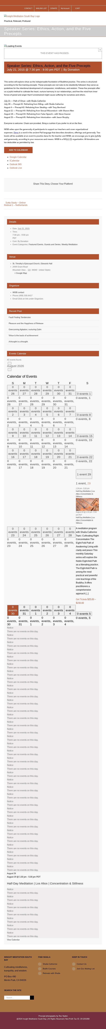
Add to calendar (18, 150)
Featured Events (36, 244)
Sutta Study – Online (16, 202)
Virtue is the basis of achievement (23, 335)
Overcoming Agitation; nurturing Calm (25, 329)
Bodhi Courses (49, 969)
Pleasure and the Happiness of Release (26, 323)
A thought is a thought (18, 341)
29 (89, 483)
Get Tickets (81, 599)
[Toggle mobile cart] (96, 15)
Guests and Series (52, 244)
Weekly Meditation (70, 244)
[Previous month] (9, 363)
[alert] (53, 629)
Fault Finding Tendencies (20, 317)
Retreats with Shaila (51, 973)
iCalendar (14, 160)
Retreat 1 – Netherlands (15, 205)
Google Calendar (18, 157)
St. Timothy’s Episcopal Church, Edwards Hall (32, 263)
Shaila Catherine (50, 964)
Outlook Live (16, 168)
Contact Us (81, 964)
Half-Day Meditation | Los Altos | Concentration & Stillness (85, 494)
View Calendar (13, 940)
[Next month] (9, 369)
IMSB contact (18, 292)
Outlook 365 (16, 164)
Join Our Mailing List (86, 969)
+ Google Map (20, 273)
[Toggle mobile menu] (101, 15)
